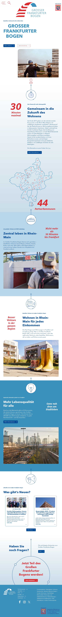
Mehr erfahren (8, 45)
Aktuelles (20, 591)
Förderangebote (41, 589)
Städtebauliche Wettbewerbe (44, 598)
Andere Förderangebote (50, 600)
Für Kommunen (21, 589)
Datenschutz (21, 596)
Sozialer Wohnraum (41, 593)
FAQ (40, 551)
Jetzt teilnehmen (23, 45)
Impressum (20, 597)
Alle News (30, 530)
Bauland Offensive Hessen (50, 591)
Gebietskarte (49, 589)
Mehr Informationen (33, 152)
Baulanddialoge (51, 596)
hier (49, 148)
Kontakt (19, 594)
